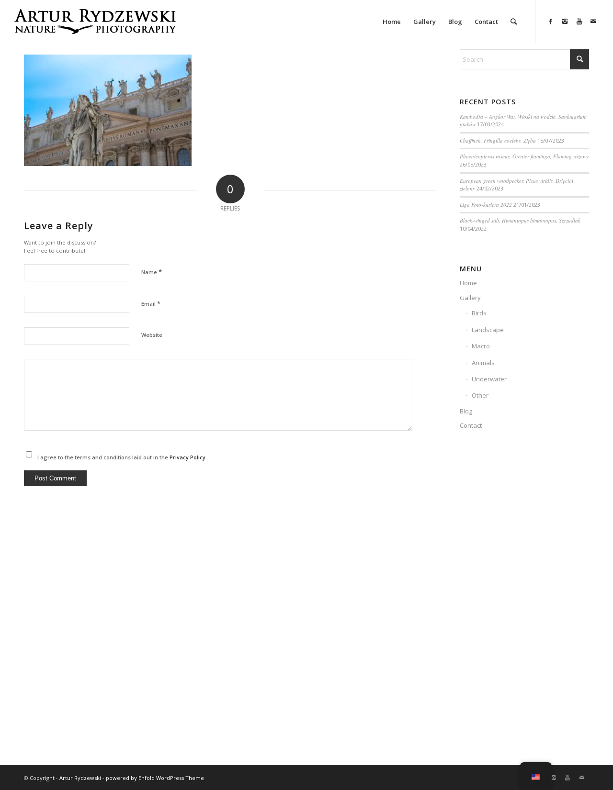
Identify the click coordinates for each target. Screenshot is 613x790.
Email (150, 303)
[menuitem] (391, 21)
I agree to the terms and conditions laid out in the (121, 457)
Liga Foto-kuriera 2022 (486, 204)
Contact (471, 425)
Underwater (489, 379)
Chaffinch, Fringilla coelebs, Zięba (498, 140)
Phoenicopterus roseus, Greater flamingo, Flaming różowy (524, 156)
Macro (481, 346)
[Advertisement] (524, 602)
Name (151, 271)
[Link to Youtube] (579, 21)
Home (468, 282)
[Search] (513, 21)
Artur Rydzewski (80, 777)
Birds (479, 313)
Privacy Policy (187, 457)
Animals (483, 362)
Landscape (488, 329)
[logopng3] (94, 28)
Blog (466, 411)
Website (151, 334)
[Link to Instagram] (564, 21)
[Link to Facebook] (550, 21)
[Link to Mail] (593, 21)
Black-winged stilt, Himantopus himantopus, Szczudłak (520, 220)
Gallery (470, 297)
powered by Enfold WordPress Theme (155, 777)
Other (480, 395)
